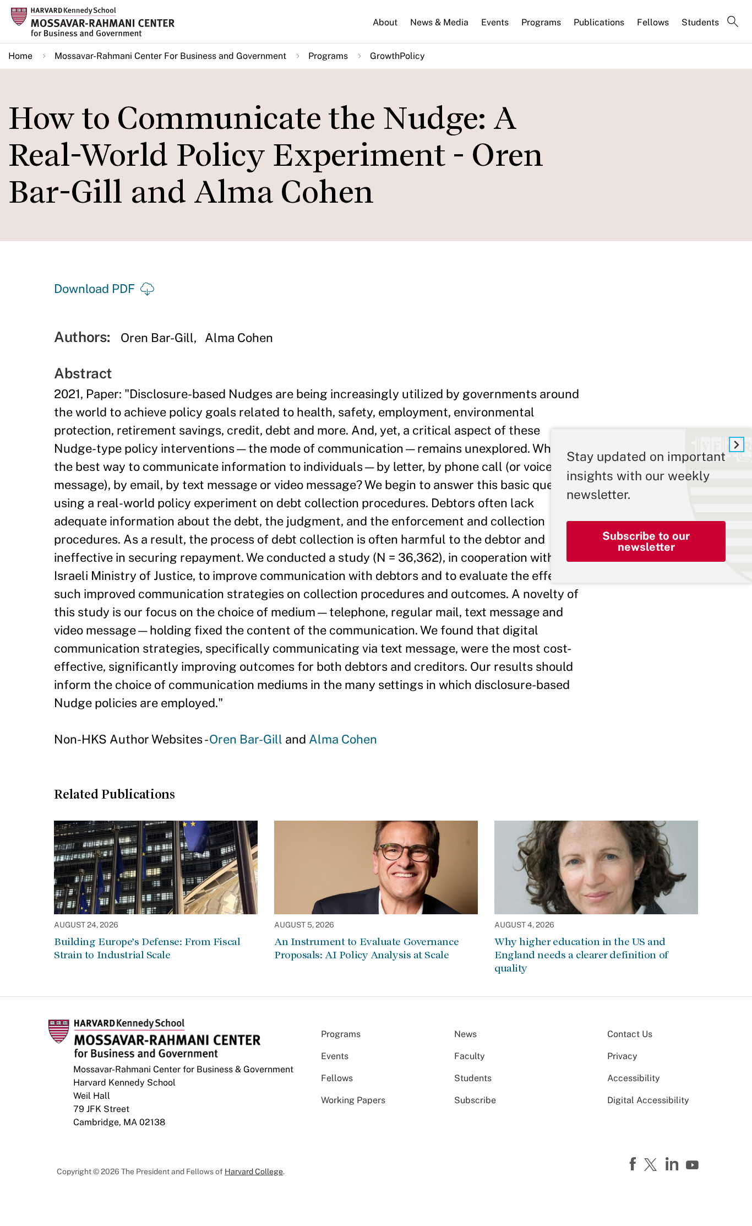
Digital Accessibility (648, 1100)
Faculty (469, 1056)
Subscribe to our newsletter (646, 541)
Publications (599, 22)
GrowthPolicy (397, 56)
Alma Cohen (343, 739)
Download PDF (94, 288)
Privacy (622, 1056)
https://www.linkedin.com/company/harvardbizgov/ (673, 1164)
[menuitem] (386, 27)
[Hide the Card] (736, 444)
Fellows (653, 22)
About (385, 22)
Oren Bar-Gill (245, 739)
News (465, 1034)
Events (495, 22)
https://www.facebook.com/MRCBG (634, 1164)
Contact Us (629, 1034)
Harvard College (254, 1171)
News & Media (439, 22)
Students (700, 22)
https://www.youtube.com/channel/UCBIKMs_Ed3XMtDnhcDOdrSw (693, 1165)
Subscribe (475, 1100)
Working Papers (353, 1100)
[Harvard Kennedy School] (96, 22)
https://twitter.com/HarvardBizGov (652, 1165)
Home (20, 56)
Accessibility (633, 1078)
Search (732, 22)
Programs (541, 22)
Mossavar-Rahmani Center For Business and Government (170, 56)
